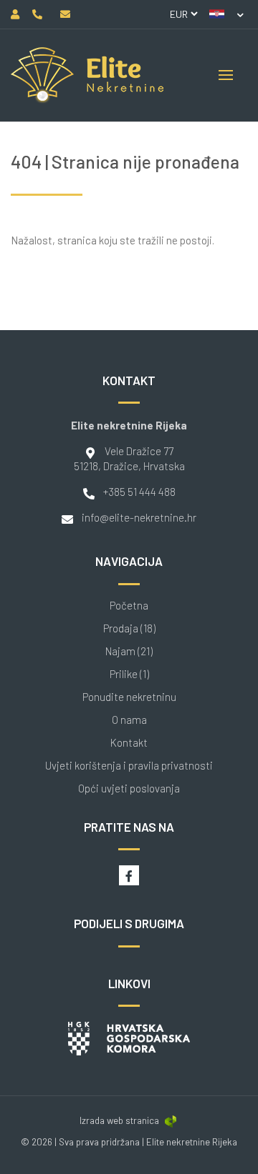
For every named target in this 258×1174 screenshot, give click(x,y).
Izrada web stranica (119, 1120)
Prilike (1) (129, 674)
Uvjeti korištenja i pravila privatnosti (129, 766)
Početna (129, 606)
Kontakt (129, 743)
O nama (129, 720)
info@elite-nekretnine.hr (139, 517)
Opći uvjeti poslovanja (129, 788)
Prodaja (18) (129, 628)
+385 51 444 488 (139, 491)
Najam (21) (129, 651)
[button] (226, 14)
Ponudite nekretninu (129, 697)
